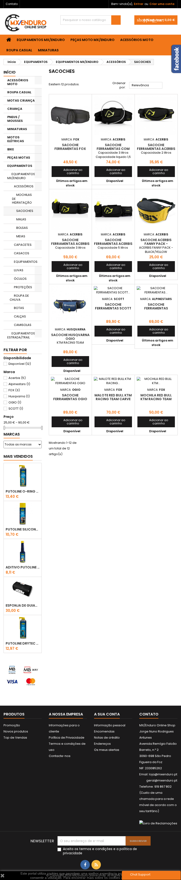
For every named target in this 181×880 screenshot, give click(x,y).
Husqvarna (19, 396)
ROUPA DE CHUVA (19, 297)
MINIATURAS (48, 50)
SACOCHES (24, 211)
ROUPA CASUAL (19, 50)
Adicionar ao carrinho (68, 171)
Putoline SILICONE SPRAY (23, 529)
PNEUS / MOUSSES (15, 119)
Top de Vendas (15, 737)
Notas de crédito (107, 737)
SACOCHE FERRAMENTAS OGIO (70, 397)
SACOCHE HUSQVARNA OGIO (70, 337)
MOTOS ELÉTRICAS (15, 139)
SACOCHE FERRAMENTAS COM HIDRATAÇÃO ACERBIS (113, 149)
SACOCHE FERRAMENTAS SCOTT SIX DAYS (113, 308)
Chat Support (140, 874)
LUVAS (18, 270)
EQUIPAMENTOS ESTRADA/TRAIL (21, 335)
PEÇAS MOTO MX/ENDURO (92, 39)
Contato (12, 4)
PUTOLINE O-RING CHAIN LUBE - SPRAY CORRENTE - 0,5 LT (23, 491)
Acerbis (17, 378)
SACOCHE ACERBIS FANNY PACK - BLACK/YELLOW (156, 244)
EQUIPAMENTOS (19, 166)
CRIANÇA (14, 109)
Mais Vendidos (18, 456)
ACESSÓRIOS (23, 186)
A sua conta (107, 714)
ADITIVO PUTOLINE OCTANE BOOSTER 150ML (23, 567)
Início (10, 72)
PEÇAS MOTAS (18, 157)
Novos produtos (16, 731)
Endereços (102, 743)
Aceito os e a (100, 851)
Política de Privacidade (66, 737)
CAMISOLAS (22, 325)
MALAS (21, 219)
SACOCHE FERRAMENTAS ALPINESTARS (156, 308)
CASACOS (21, 253)
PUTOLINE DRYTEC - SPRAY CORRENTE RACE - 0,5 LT (23, 643)
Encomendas (104, 731)
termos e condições (95, 849)
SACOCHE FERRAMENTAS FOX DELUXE (70, 149)
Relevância (146, 85)
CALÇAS (20, 316)
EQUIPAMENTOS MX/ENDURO (41, 39)
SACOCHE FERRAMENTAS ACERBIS (156, 147)
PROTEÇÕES (23, 287)
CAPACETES (23, 245)
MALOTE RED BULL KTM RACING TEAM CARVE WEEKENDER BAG (113, 399)
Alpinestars (19, 384)
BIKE (10, 149)
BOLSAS (22, 228)
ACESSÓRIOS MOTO (136, 39)
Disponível (19, 364)
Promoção (12, 725)
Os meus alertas (106, 750)
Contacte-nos (59, 756)
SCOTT (15, 408)
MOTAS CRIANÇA (21, 100)
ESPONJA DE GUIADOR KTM (23, 605)
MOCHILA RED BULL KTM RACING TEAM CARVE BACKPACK (156, 399)
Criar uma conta (161, 4)
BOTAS (19, 308)
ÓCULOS (20, 278)
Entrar (138, 4)
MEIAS (20, 236)
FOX (14, 390)
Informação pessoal (109, 725)
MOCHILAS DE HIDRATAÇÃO (22, 199)
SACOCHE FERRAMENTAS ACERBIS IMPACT (113, 244)
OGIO (14, 402)
